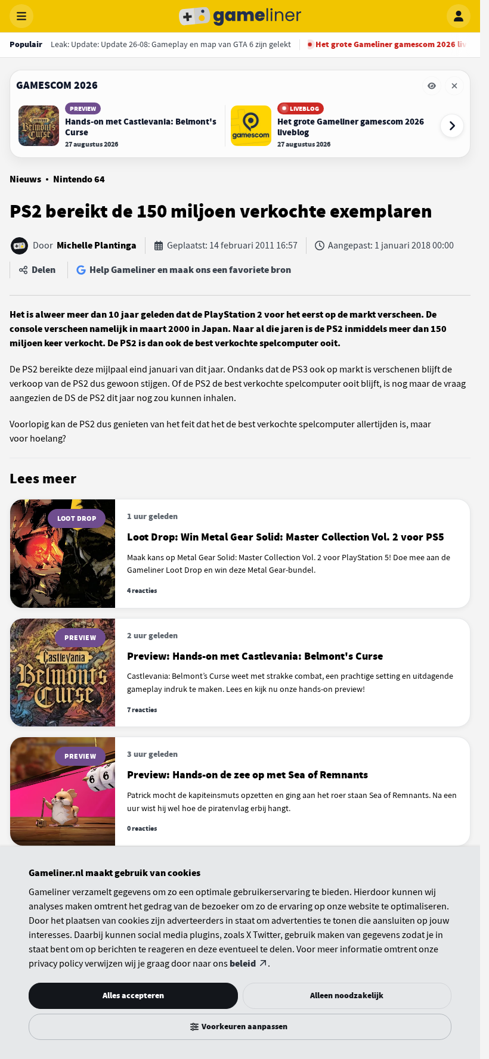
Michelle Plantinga (97, 245)
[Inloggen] (459, 16)
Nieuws (25, 179)
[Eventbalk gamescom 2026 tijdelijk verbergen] (431, 85)
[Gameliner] (240, 16)
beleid (243, 963)
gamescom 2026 (57, 85)
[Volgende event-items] (452, 126)
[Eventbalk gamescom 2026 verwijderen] (454, 85)
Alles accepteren (133, 995)
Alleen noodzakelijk (346, 995)
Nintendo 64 (79, 179)
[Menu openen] (21, 16)
